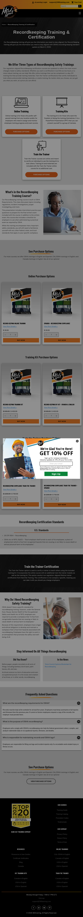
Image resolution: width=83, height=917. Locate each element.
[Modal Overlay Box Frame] (41, 458)
